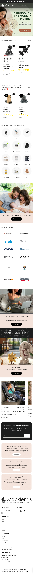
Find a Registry (5, 559)
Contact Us (16, 486)
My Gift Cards (4, 540)
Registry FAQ (4, 545)
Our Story (16, 470)
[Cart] (26, 5)
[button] (8, 70)
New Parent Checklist (6, 549)
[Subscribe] (27, 436)
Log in (2, 538)
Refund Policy (4, 543)
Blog (2, 528)
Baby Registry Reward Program (8, 555)
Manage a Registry (6, 562)
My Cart (3, 536)
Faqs (2, 523)
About (2, 521)
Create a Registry (5, 557)
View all (30, 40)
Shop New (5, 417)
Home (2, 519)
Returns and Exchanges (7, 547)
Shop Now (16, 324)
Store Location (17, 454)
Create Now (16, 219)
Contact (3, 530)
